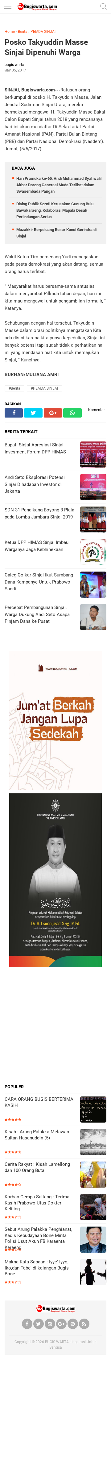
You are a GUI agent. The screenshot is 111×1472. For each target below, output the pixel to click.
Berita (22, 31)
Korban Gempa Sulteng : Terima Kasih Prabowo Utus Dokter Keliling (37, 1203)
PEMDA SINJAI (43, 31)
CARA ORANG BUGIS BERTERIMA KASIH (39, 1102)
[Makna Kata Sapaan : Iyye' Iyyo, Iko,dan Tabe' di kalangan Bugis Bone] (93, 1272)
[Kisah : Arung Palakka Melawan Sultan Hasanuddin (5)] (93, 1142)
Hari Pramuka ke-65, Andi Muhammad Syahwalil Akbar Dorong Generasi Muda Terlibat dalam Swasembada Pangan (58, 185)
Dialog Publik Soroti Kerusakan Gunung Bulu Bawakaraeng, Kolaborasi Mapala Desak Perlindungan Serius (54, 210)
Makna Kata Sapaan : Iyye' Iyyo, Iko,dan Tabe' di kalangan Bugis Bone (37, 1268)
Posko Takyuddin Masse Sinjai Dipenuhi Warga (46, 47)
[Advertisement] (55, 1025)
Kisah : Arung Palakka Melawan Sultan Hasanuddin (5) (37, 1135)
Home (10, 31)
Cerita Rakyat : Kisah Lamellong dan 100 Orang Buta (37, 1167)
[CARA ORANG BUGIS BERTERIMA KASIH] (93, 1110)
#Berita (14, 388)
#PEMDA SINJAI (44, 388)
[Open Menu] (7, 7)
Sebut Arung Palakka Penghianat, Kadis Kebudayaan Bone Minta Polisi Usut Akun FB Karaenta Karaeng (38, 1238)
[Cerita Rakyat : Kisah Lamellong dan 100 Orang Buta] (93, 1175)
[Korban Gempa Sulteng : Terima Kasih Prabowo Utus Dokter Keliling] (93, 1207)
